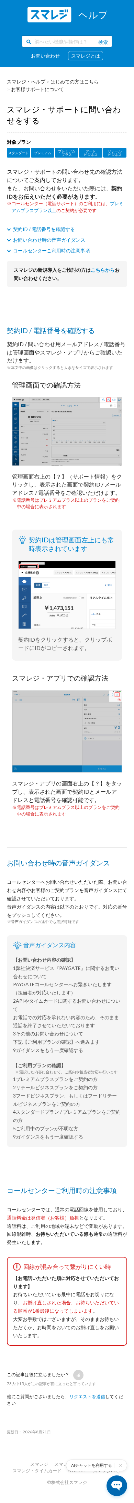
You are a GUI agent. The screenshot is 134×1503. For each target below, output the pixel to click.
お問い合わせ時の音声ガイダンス (49, 240)
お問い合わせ (45, 56)
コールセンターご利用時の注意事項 (51, 250)
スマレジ (39, 1464)
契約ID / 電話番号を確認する (44, 229)
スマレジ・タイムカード (37, 1470)
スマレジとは (85, 56)
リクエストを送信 (87, 1396)
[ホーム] (67, 14)
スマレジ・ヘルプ (26, 81)
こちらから (103, 270)
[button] (78, 1375)
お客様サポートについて (37, 89)
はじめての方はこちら (75, 81)
